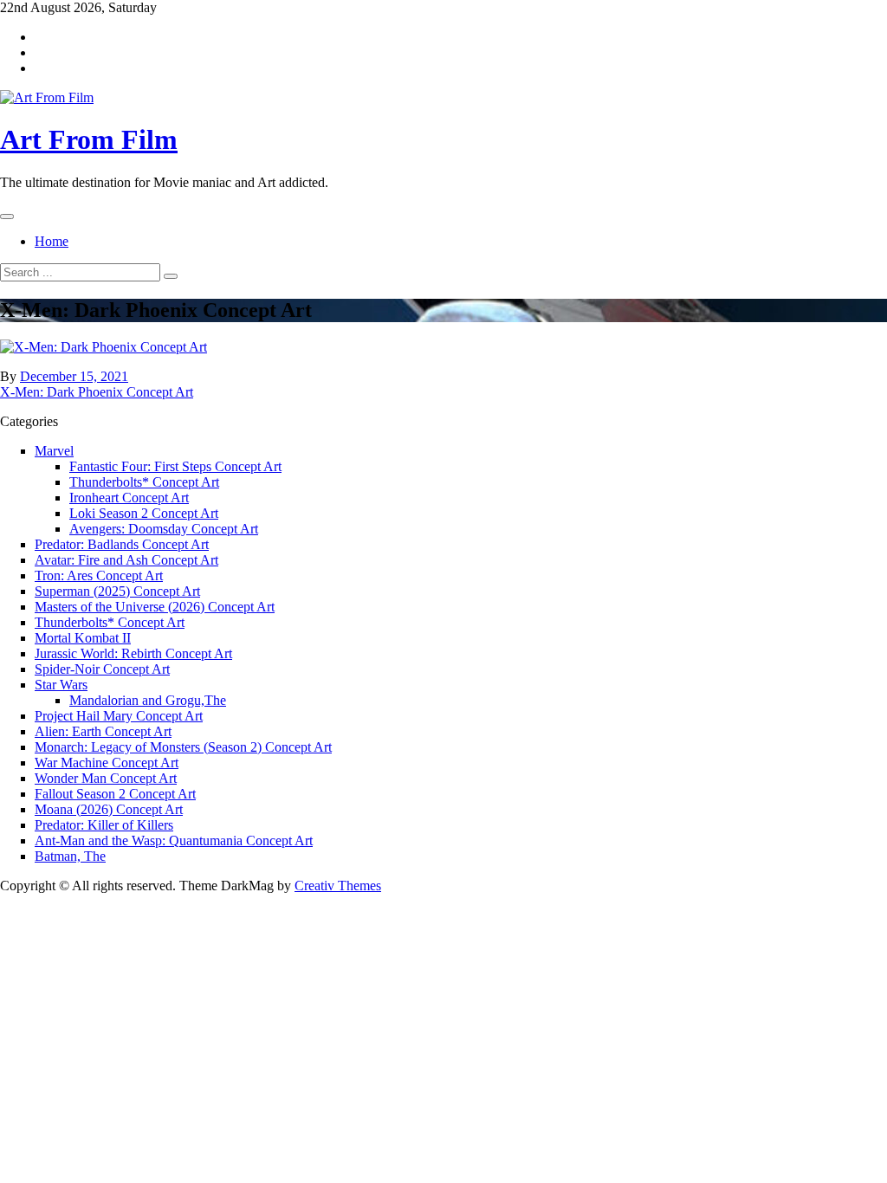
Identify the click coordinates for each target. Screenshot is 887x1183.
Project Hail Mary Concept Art (119, 715)
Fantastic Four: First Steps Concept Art (175, 466)
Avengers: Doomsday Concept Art (163, 528)
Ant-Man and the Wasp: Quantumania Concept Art (174, 840)
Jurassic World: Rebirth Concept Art (133, 653)
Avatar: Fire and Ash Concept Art (126, 560)
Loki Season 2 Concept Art (143, 513)
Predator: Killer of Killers (104, 825)
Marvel (54, 450)
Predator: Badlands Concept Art (122, 544)
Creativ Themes (338, 885)
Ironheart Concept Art (129, 497)
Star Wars (61, 684)
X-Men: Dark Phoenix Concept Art (96, 392)
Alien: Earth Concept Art (103, 731)
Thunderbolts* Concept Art (144, 482)
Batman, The (70, 856)
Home (51, 241)
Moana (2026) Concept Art (109, 809)
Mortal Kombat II (83, 637)
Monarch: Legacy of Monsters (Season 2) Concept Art (183, 747)
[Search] (171, 276)
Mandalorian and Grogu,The (147, 700)
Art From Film (89, 139)
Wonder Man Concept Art (106, 778)
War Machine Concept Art (106, 762)
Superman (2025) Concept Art (117, 591)
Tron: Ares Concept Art (99, 575)
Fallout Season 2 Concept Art (115, 793)
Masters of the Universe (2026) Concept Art (155, 606)
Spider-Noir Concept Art (102, 669)
